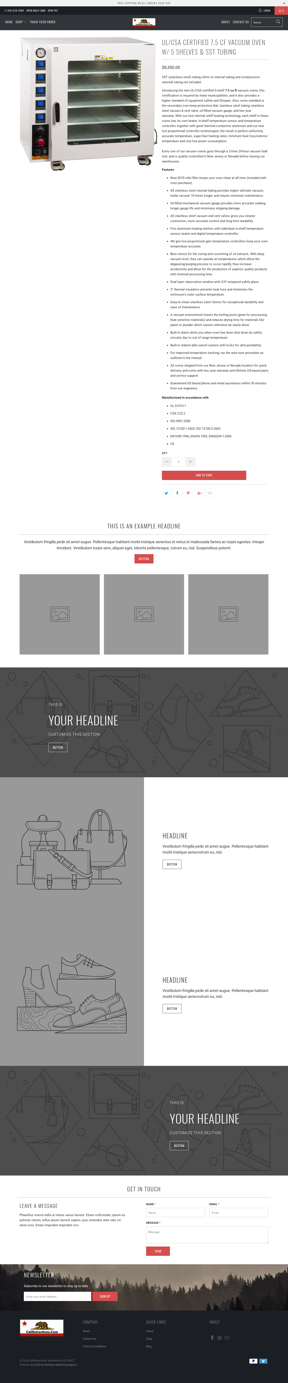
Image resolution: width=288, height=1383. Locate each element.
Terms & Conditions (94, 1346)
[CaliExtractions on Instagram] (220, 1338)
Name (151, 1204)
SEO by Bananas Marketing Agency (56, 1364)
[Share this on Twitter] (166, 493)
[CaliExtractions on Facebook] (212, 1338)
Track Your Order (42, 22)
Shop (19, 22)
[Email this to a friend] (210, 493)
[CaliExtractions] (144, 22)
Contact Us (241, 22)
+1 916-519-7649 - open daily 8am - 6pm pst (31, 10)
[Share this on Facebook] (177, 493)
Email (214, 1204)
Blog (148, 1346)
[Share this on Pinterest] (188, 493)
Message (153, 1222)
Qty (164, 453)
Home (9, 22)
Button (144, 558)
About (225, 22)
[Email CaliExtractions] (227, 1338)
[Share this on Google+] (199, 493)
